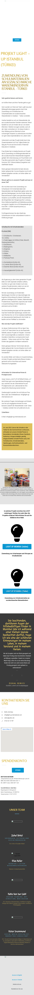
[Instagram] (15, 909)
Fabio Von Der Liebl (17, 894)
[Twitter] (18, 909)
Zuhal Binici (17, 835)
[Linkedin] (12, 873)
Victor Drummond (17, 931)
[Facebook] (15, 993)
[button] (17, 19)
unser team (17, 809)
